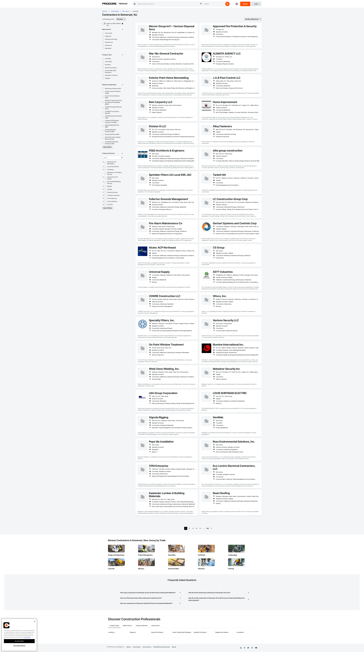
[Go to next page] (211, 528)
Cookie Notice (27, 637)
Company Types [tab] (114, 625)
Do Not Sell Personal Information (161, 647)
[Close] (35, 621)
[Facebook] (244, 648)
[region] (19, 634)
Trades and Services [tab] (142, 625)
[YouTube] (256, 648)
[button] (103, 33)
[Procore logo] (109, 4)
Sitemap (174, 647)
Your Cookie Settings (19, 645)
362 (207, 528)
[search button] (227, 4)
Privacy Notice (136, 647)
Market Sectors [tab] (127, 625)
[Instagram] (252, 648)
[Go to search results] (122, 158)
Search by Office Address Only (113, 24)
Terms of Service (146, 647)
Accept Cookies (19, 641)
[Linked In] (241, 648)
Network (123, 4)
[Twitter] (248, 648)
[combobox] (213, 3)
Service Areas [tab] (155, 625)
